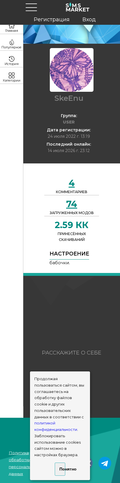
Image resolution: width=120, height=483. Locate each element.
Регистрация (52, 19)
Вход (89, 19)
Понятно (62, 469)
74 (71, 204)
